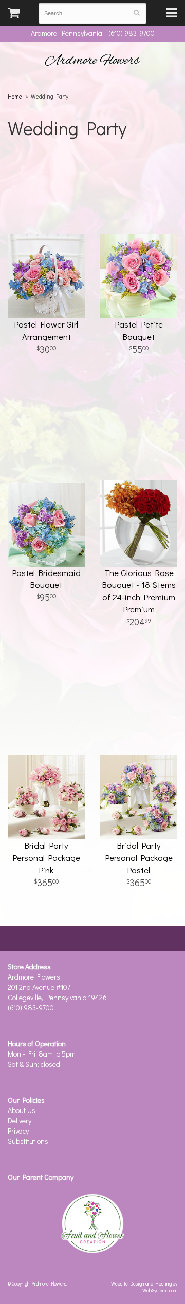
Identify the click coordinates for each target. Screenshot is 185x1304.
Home (15, 96)
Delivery (19, 1120)
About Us (21, 1110)
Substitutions (28, 1141)
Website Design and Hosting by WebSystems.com (144, 1286)
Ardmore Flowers (92, 60)
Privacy (18, 1131)
